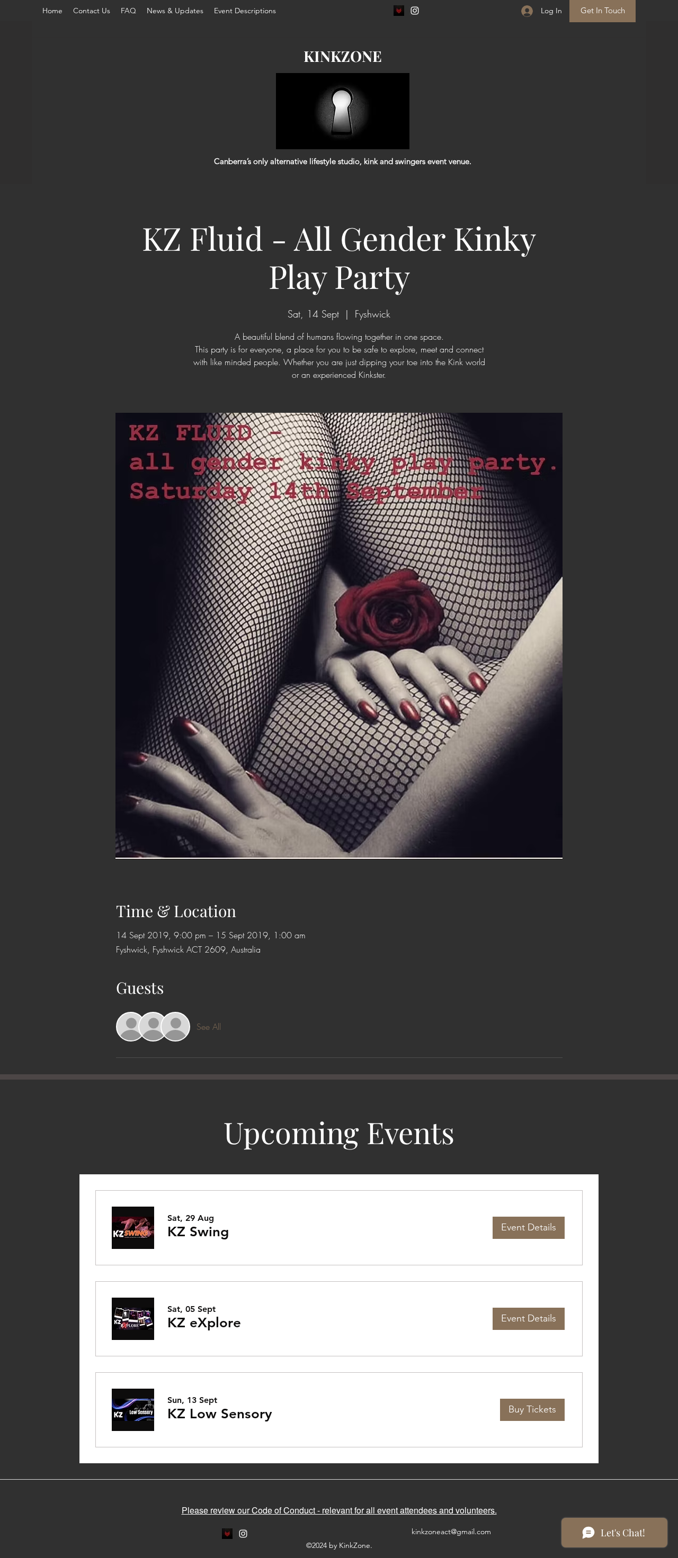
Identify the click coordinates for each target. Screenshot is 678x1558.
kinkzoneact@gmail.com (451, 1531)
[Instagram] (414, 10)
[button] (128, 11)
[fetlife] (399, 10)
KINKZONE (343, 56)
